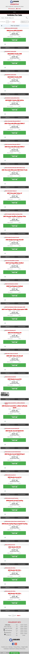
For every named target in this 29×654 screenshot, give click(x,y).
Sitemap (10, 647)
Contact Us (8, 635)
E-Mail (18, 8)
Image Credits (24, 647)
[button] (16, 33)
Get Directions (8, 630)
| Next (13, 21)
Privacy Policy (17, 647)
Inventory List (4, 647)
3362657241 (14, 4)
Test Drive (8, 47)
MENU (14, 12)
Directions (11, 8)
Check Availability (21, 47)
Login (2, 652)
